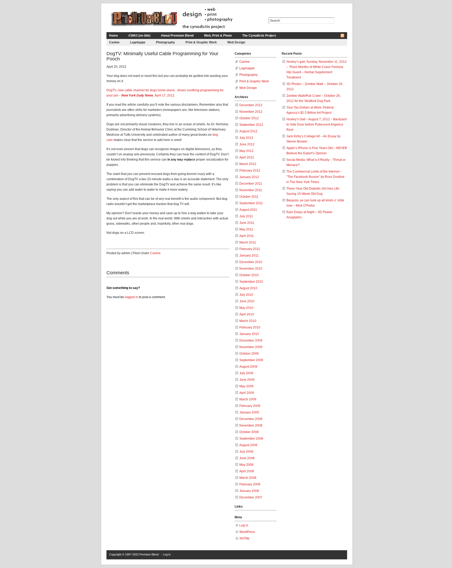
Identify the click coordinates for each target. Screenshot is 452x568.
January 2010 (249, 334)
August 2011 (248, 210)
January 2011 (249, 255)
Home (113, 35)
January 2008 (249, 491)
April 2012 (246, 157)
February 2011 (249, 249)
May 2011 (246, 229)
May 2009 (246, 386)
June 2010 (247, 301)
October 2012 (249, 118)
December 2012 (250, 105)
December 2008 (250, 419)
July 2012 (246, 138)
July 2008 (246, 451)
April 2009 (246, 393)
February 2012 (249, 170)
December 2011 (250, 183)
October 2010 (249, 275)
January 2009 (249, 412)
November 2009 (250, 347)
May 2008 (246, 465)
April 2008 (246, 471)
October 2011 (248, 196)
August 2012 (248, 131)
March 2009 (247, 399)
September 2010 (251, 281)
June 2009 (247, 380)
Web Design (236, 42)
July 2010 (246, 295)
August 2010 (248, 288)
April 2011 (246, 236)
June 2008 (247, 458)
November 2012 (250, 111)
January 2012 (249, 177)
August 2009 (248, 366)
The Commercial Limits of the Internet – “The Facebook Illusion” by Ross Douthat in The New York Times (315, 177)
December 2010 (250, 262)
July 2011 (246, 216)
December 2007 (250, 497)
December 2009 (250, 340)
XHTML (244, 538)
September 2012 (251, 125)
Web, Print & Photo (218, 35)
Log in (243, 525)
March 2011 (247, 242)
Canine (114, 42)
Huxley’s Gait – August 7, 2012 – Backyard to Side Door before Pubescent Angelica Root (316, 124)
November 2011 (250, 190)
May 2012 (246, 151)
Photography (165, 42)
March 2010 (247, 321)
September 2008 (251, 438)
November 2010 (250, 268)
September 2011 (251, 203)
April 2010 (246, 314)
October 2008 (249, 432)
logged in (131, 297)
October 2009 (249, 353)
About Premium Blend (177, 35)
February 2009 (249, 406)
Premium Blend (149, 554)
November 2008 (250, 425)
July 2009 (246, 373)
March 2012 (247, 164)
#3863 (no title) (139, 35)
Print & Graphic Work (201, 42)
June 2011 (246, 223)
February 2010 (249, 327)
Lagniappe (137, 42)
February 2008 (249, 484)
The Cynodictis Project (259, 35)
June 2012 (247, 144)
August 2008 (248, 445)
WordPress (247, 532)
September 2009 (251, 360)
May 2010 (246, 308)
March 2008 (247, 478)
